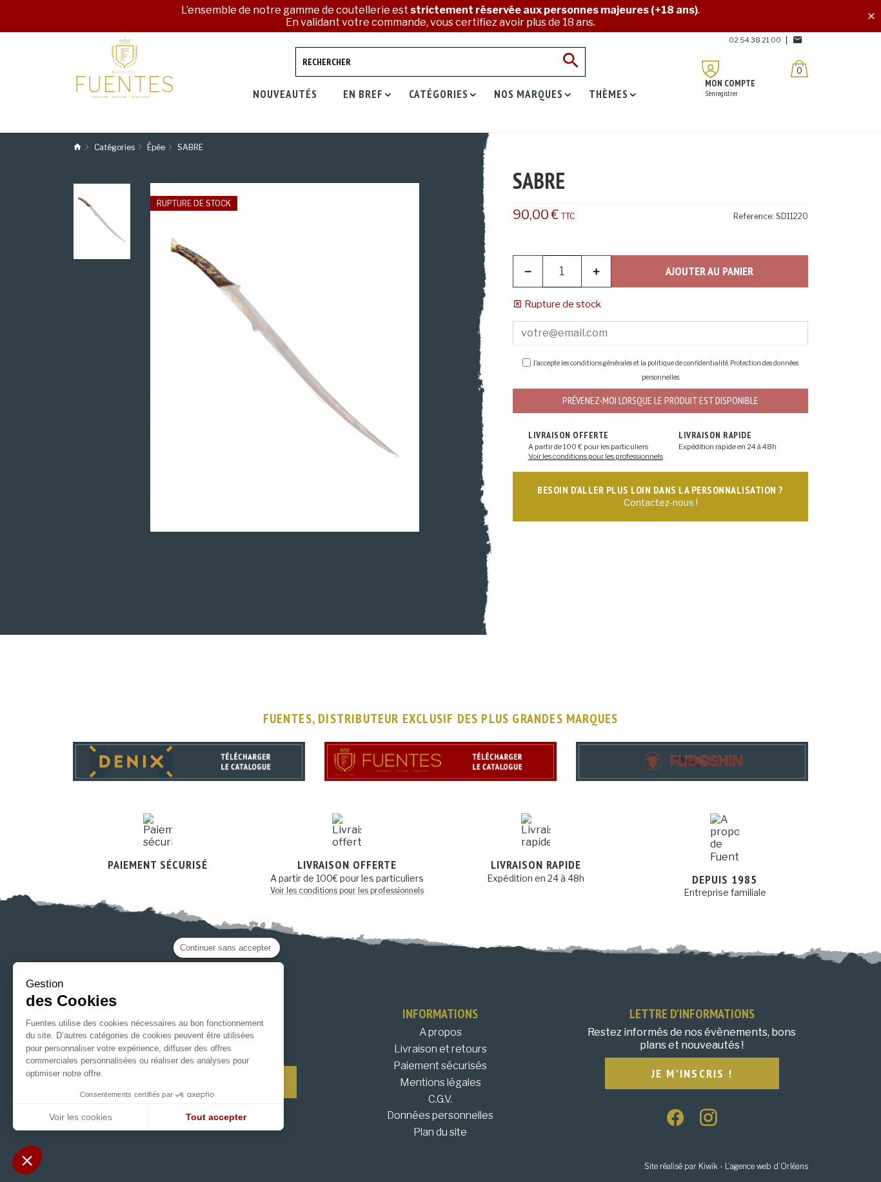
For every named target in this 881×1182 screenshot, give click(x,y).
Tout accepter (216, 1117)
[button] (27, 1160)
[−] (527, 271)
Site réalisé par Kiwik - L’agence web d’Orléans (726, 1166)
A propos (440, 1032)
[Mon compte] (711, 69)
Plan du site (440, 1132)
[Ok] (571, 62)
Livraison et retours (440, 1049)
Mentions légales (440, 1082)
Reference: (753, 216)
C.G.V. (440, 1099)
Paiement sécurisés (440, 1066)
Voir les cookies (80, 1117)
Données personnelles (440, 1115)
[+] (596, 271)
